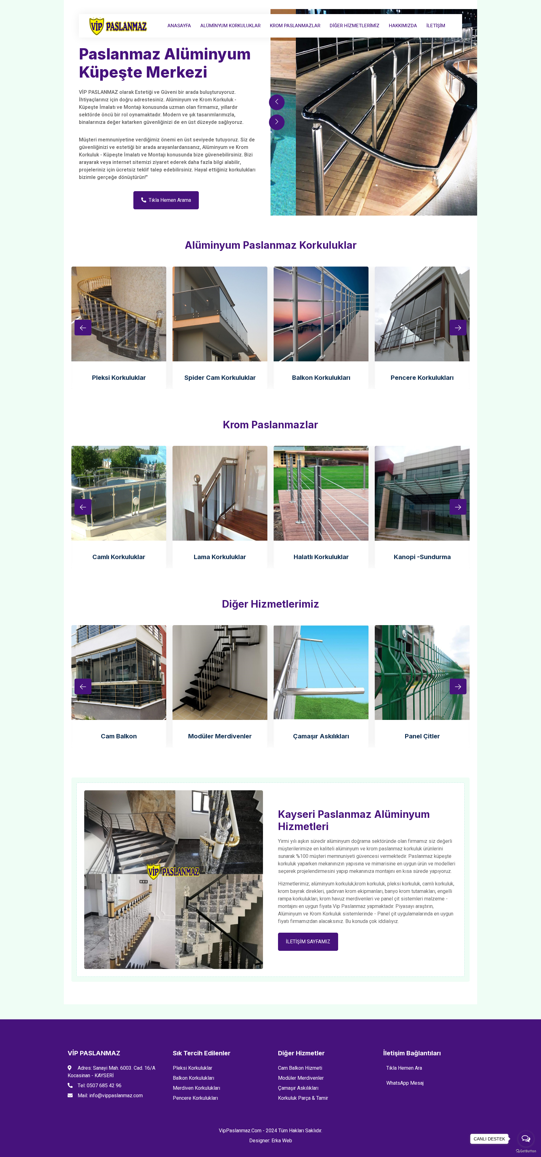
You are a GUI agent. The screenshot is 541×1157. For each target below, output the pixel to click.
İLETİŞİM (435, 25)
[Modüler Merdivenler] (220, 672)
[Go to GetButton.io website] (526, 1151)
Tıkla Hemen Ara (404, 1068)
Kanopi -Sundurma (422, 557)
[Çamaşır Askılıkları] (321, 672)
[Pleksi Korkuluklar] (118, 314)
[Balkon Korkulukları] (321, 314)
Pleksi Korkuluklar (119, 377)
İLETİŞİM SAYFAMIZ (308, 941)
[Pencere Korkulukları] (422, 314)
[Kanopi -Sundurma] (422, 493)
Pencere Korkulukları (422, 377)
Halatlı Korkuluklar (321, 557)
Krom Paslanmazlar (295, 25)
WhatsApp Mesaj (405, 1083)
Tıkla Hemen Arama (170, 200)
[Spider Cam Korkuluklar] (220, 314)
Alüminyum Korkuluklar (230, 25)
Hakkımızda (403, 25)
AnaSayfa (179, 25)
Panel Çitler (422, 736)
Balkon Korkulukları (321, 377)
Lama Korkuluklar (220, 557)
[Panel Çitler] (422, 672)
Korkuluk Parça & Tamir (303, 1098)
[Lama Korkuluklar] (220, 493)
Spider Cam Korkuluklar (220, 377)
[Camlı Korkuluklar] (118, 493)
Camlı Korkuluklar (118, 557)
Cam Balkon (119, 736)
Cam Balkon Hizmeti (300, 1068)
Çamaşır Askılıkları (321, 736)
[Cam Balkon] (118, 672)
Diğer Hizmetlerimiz (354, 25)
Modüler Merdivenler (220, 736)
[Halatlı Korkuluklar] (321, 493)
